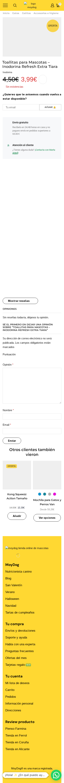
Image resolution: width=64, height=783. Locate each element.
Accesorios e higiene (46, 13)
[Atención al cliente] (8, 145)
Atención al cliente (23, 145)
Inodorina (7, 72)
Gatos (15, 13)
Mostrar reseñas (19, 300)
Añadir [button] (17, 515)
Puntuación (9, 354)
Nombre (8, 410)
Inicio (6, 13)
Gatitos (26, 13)
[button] (56, 775)
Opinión (8, 364)
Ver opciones (47, 517)
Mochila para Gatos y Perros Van (47, 502)
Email (7, 424)
